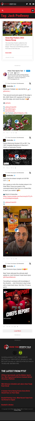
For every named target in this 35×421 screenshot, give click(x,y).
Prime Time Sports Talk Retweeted (15, 83)
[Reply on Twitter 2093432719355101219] (4, 259)
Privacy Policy (17, 410)
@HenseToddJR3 (10, 107)
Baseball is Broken (7, 405)
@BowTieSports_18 (20, 113)
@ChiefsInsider (10, 111)
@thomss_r (6, 91)
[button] (32, 10)
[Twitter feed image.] (17, 306)
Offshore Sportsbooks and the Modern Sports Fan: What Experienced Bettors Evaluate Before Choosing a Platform (16, 377)
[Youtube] (33, 4)
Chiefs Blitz (10, 86)
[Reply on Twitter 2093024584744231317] (4, 326)
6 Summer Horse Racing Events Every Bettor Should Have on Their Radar (15, 392)
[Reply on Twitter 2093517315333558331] (4, 133)
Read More (8, 53)
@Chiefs (8, 103)
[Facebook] (30, 4)
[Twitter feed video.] (17, 122)
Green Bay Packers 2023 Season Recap (14, 39)
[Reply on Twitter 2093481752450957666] (4, 168)
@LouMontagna (10, 109)
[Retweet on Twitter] (6, 83)
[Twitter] (27, 4)
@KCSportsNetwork (9, 277)
